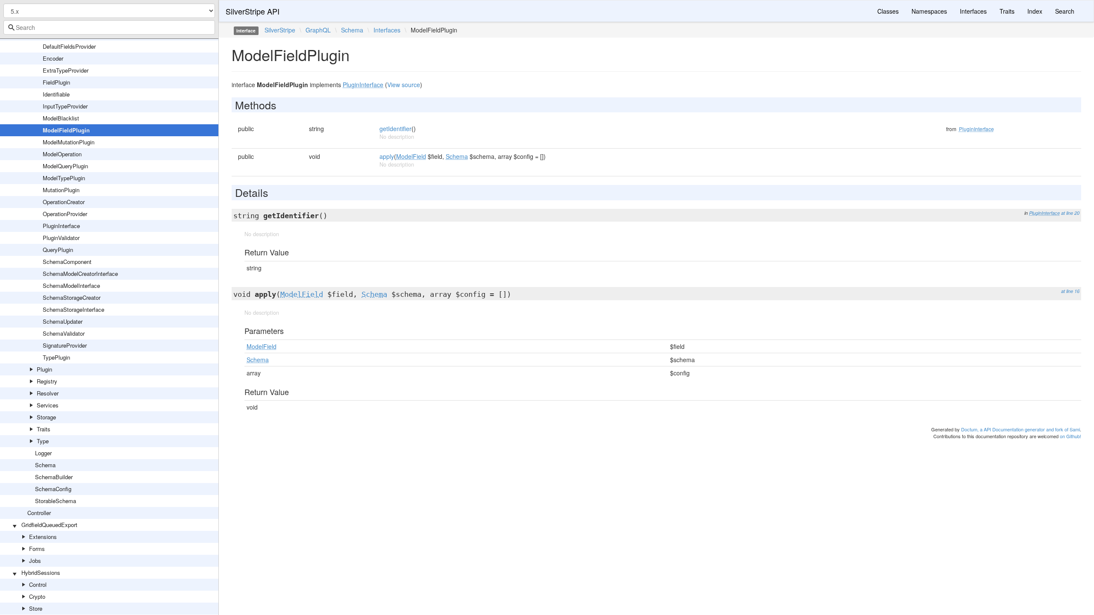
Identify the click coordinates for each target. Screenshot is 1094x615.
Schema (45, 465)
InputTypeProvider (65, 106)
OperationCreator (64, 202)
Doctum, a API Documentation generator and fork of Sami (1020, 429)
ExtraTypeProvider (65, 70)
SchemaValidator (64, 333)
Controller (39, 513)
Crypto (37, 596)
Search (1064, 11)
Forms (37, 549)
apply (386, 156)
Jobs (35, 560)
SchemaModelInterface (71, 285)
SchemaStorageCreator (71, 297)
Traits (43, 429)
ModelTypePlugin (64, 178)
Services (48, 405)
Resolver (48, 393)
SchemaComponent (67, 262)
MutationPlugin (61, 190)
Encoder (53, 58)
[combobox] (109, 27)
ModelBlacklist (61, 118)
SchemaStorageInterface (73, 309)
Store (35, 608)
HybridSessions (40, 572)
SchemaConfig (53, 489)
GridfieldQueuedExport (49, 525)
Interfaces (973, 11)
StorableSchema (55, 501)
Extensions (43, 537)
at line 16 (1070, 291)
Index (1034, 11)
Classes (888, 11)
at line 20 (1070, 213)
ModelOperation (62, 154)
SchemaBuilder (54, 477)
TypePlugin (56, 357)
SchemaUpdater (62, 321)
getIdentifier (395, 128)
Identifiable (56, 94)
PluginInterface (61, 226)
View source (403, 84)
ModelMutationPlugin (68, 142)
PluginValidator (61, 238)
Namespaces (929, 11)
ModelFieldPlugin (66, 130)
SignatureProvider (65, 345)
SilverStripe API (252, 11)
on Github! (1070, 436)
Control (38, 584)
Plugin (44, 369)
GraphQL (318, 30)
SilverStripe (280, 30)
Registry (47, 381)
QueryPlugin (58, 250)
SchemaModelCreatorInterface (80, 273)
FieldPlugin (56, 82)
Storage (46, 417)
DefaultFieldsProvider (69, 46)
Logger (43, 453)
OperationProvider (65, 214)
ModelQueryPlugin (65, 166)
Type (43, 441)
